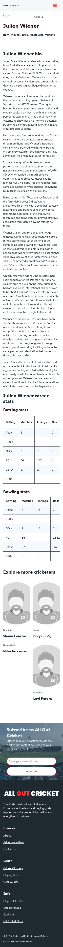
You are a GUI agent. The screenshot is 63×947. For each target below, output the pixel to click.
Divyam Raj (42, 636)
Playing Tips (10, 875)
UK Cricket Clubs (13, 921)
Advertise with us (13, 842)
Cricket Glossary (13, 868)
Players (7, 15)
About (7, 836)
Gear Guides (10, 882)
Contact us (9, 849)
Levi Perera (42, 699)
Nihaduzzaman (15, 651)
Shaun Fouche (14, 636)
